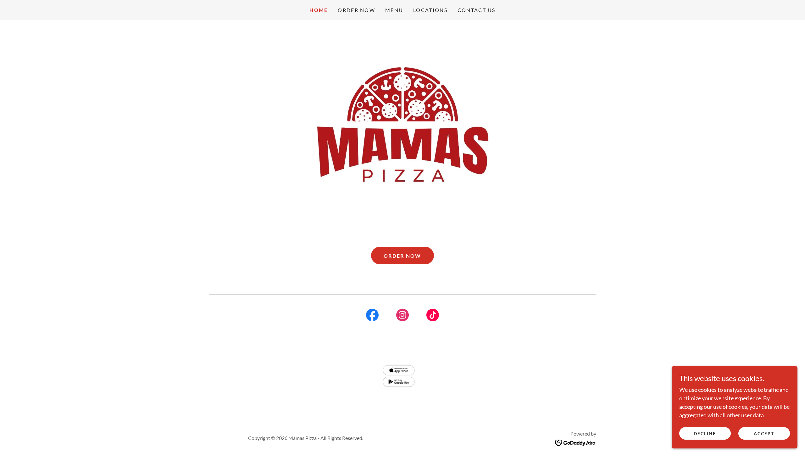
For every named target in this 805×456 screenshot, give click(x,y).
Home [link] (318, 10)
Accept (764, 433)
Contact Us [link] (477, 10)
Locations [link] (430, 10)
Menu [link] (394, 10)
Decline (705, 433)
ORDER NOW (402, 256)
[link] (372, 316)
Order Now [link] (356, 10)
